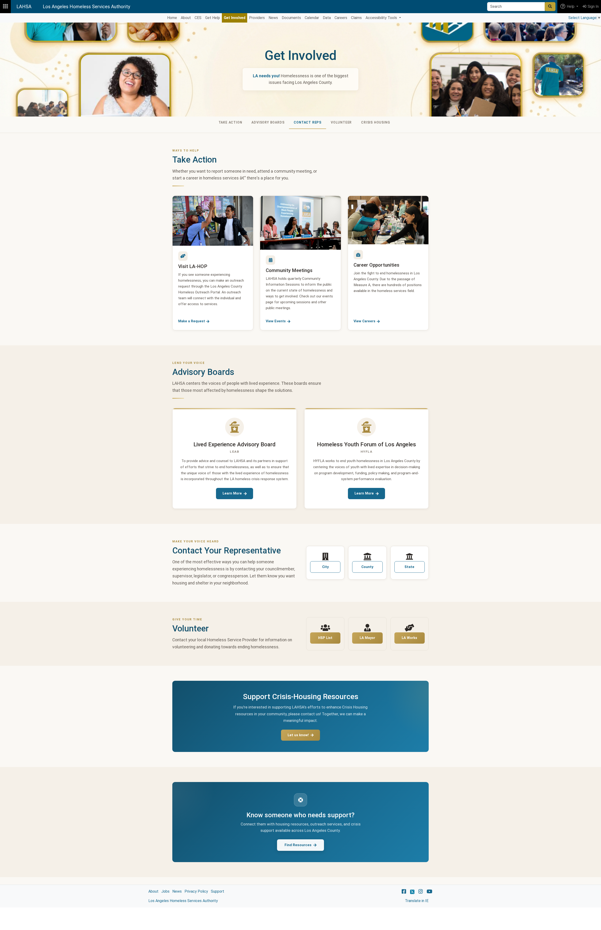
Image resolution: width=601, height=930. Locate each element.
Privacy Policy (196, 891)
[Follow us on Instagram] (420, 891)
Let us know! (298, 735)
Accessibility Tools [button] (382, 18)
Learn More (232, 493)
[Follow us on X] (412, 891)
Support (217, 891)
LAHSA (23, 6)
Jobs (165, 891)
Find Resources (298, 845)
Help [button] (570, 6)
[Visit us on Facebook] (404, 891)
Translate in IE (416, 901)
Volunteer (341, 122)
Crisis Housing (375, 122)
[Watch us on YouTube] (429, 891)
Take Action (230, 122)
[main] (300, 465)
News (177, 891)
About (153, 891)
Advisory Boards (267, 122)
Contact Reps (307, 122)
